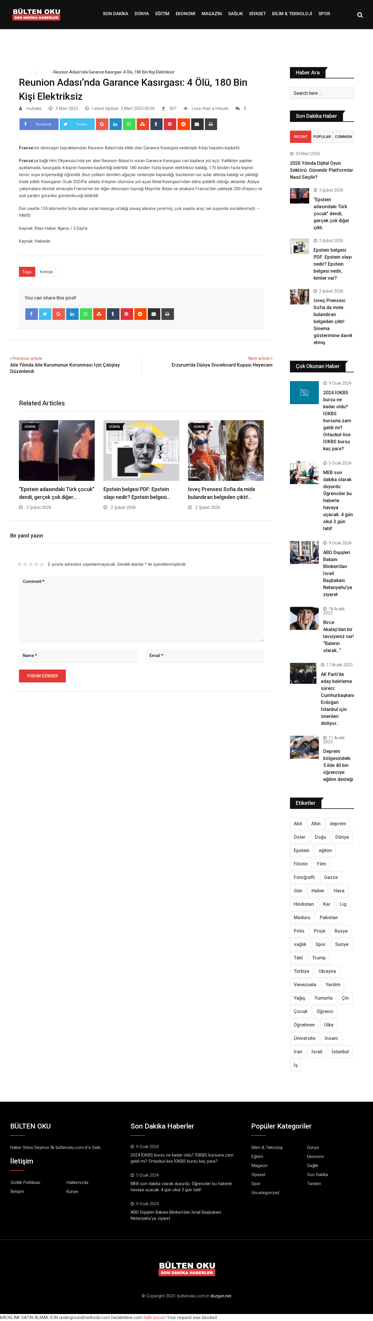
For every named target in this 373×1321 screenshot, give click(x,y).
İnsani (331, 1038)
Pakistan (329, 917)
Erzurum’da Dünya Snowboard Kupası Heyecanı (222, 365)
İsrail (317, 1051)
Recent (301, 136)
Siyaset (257, 13)
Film (321, 864)
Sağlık (235, 13)
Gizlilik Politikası (25, 1182)
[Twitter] (45, 314)
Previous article (27, 358)
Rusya (341, 931)
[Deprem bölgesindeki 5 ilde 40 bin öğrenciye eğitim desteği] (304, 747)
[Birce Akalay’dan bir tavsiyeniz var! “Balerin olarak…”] (304, 618)
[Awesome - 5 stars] (42, 564)
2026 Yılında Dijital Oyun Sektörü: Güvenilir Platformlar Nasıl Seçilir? (321, 170)
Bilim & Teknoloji (292, 13)
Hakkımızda (77, 1182)
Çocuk (300, 1011)
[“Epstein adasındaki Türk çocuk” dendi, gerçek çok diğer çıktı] (299, 196)
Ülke (328, 1025)
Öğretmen (304, 1025)
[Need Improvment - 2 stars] (25, 564)
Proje (319, 931)
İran (298, 1051)
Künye (72, 1191)
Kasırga (46, 271)
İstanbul (340, 1051)
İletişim (17, 1191)
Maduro (302, 917)
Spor (324, 13)
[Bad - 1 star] (19, 564)
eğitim (325, 850)
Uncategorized (265, 1192)
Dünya (142, 13)
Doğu (320, 837)
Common (343, 136)
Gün (298, 890)
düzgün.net (220, 1296)
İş (296, 1065)
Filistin (301, 864)
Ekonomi (185, 13)
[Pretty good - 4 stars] (36, 564)
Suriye (342, 944)
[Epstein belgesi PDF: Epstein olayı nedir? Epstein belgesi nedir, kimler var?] (299, 246)
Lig (343, 904)
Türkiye (301, 971)
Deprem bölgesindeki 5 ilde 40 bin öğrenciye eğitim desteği (338, 765)
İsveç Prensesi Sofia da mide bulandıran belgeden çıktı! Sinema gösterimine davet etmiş (333, 321)
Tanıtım (314, 1183)
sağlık (300, 944)
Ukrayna (327, 971)
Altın (316, 823)
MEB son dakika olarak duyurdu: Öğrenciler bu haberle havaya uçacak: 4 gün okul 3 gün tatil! (338, 500)
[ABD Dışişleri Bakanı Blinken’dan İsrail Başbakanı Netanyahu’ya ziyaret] (304, 552)
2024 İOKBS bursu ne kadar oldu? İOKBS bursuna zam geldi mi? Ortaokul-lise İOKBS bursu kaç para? (337, 420)
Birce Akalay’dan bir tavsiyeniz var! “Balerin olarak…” (338, 636)
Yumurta (323, 998)
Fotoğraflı (304, 877)
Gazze (331, 877)
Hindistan (304, 904)
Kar (326, 904)
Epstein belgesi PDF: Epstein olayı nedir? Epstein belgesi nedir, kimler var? (333, 264)
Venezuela (305, 984)
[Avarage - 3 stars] (31, 564)
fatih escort (154, 1317)
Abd (298, 823)
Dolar (299, 837)
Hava (339, 890)
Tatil (298, 958)
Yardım (333, 984)
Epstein (301, 850)
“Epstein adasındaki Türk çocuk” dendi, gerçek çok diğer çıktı (331, 213)
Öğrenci (325, 1011)
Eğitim (162, 13)
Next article (259, 358)
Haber (318, 890)
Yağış (299, 998)
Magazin (212, 13)
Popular (322, 136)
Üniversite (304, 1038)
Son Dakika (115, 13)
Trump (319, 958)
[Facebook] (31, 314)
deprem (338, 823)
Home (29, 72)
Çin (345, 998)
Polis (299, 931)
